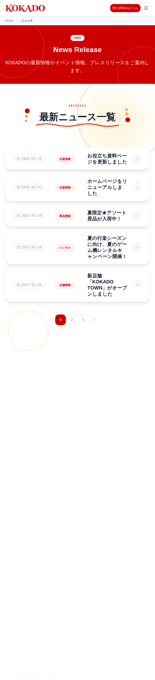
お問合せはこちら (127, 8)
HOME (9, 20)
